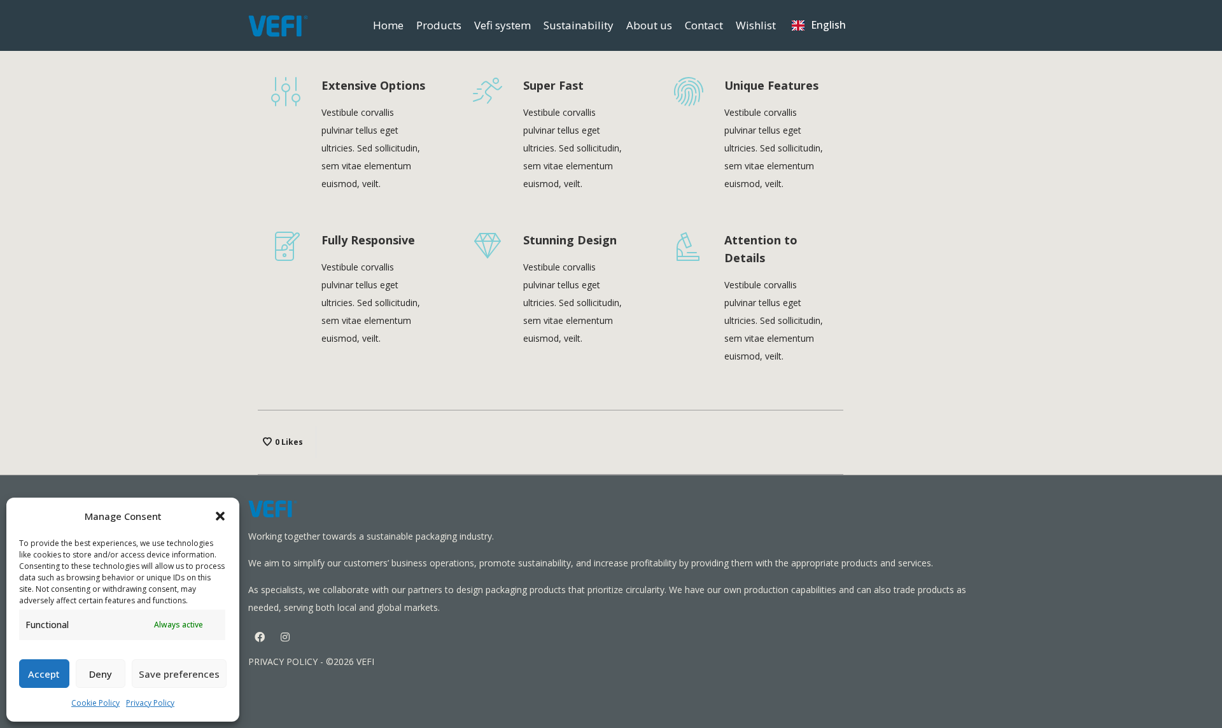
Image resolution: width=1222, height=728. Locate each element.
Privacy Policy (150, 702)
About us (649, 25)
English (828, 25)
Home (388, 25)
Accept (44, 674)
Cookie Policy (95, 702)
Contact (704, 25)
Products (438, 25)
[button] (220, 516)
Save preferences (179, 674)
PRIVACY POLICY (283, 661)
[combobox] (818, 25)
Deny (100, 674)
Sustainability (579, 25)
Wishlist (756, 25)
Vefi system (502, 25)
